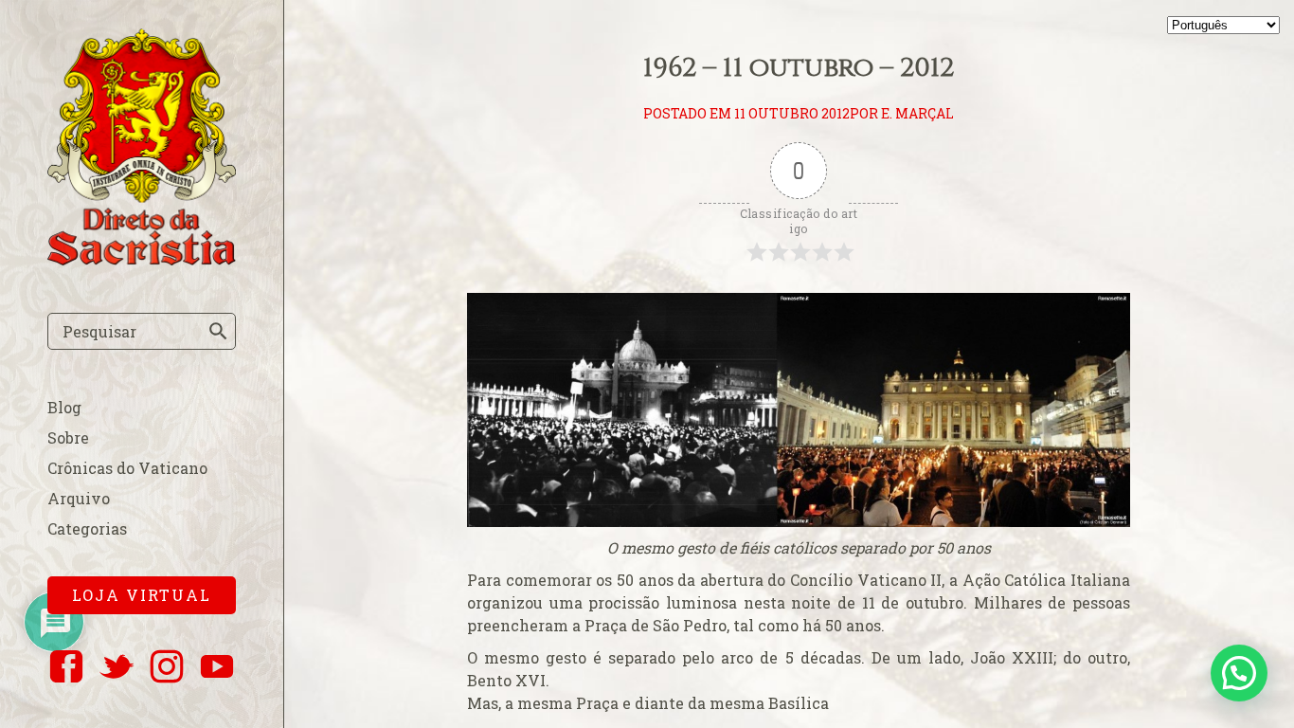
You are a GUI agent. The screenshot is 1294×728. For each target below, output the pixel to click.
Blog (64, 407)
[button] (1239, 673)
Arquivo (78, 498)
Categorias (87, 528)
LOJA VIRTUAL (141, 595)
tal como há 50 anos (807, 625)
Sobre (68, 437)
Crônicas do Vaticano (127, 468)
